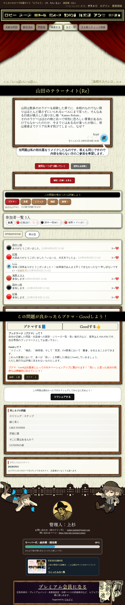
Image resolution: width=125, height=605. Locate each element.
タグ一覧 (71, 27)
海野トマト (18, 275)
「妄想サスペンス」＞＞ (106, 81)
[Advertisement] (62, 53)
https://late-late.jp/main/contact (72, 533)
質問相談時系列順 (13, 234)
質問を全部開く (81, 166)
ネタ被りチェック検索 (93, 27)
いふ (96, 134)
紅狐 (14, 254)
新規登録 (117, 6)
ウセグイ (68, 599)
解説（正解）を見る (62, 180)
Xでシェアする (62, 397)
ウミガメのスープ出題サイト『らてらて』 (23, 3)
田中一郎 (17, 245)
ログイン (105, 6)
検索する (56, 27)
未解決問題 (11, 27)
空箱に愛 (14, 433)
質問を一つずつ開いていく (52, 166)
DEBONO (13, 466)
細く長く (14, 422)
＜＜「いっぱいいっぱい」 (20, 81)
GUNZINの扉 (16, 445)
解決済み (28, 27)
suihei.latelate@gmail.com (78, 530)
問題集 (41, 27)
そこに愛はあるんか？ (21, 439)
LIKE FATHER (17, 427)
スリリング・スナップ (21, 416)
